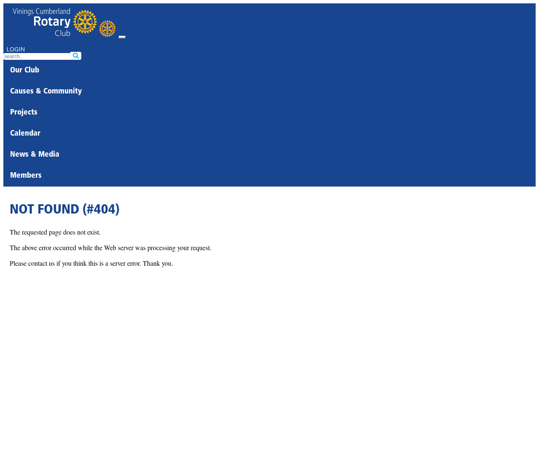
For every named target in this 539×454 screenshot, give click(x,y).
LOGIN (15, 49)
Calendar (25, 134)
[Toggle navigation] (122, 37)
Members (26, 176)
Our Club (24, 71)
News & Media (34, 155)
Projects (23, 113)
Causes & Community (46, 92)
